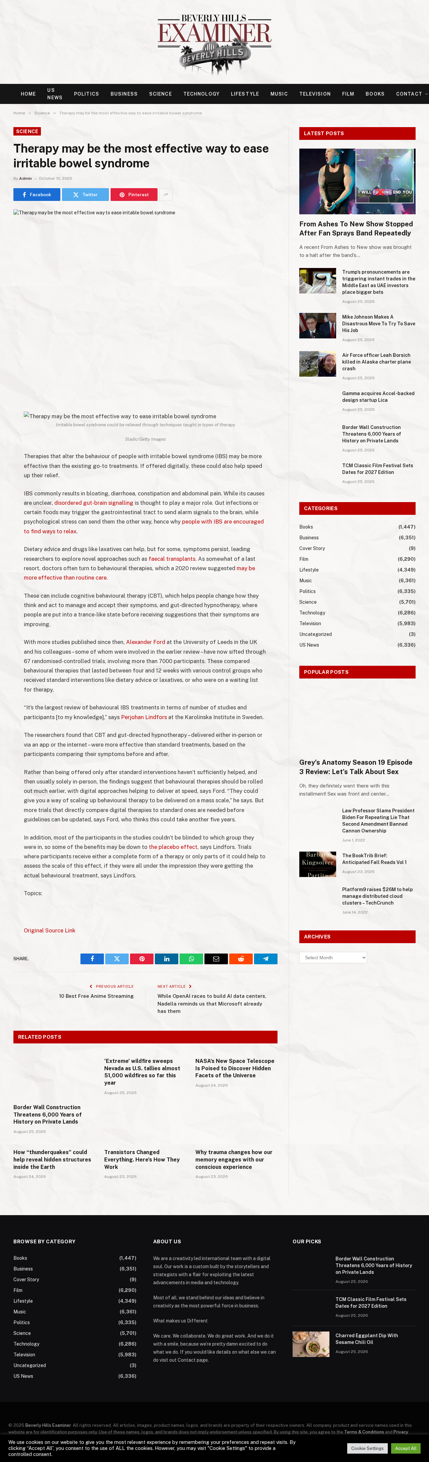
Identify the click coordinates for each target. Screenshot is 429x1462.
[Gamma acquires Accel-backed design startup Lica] (317, 402)
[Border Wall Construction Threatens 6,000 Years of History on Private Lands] (54, 1075)
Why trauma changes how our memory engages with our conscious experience (233, 1159)
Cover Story (312, 548)
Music (279, 94)
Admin (25, 178)
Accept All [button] (406, 1448)
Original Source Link (49, 930)
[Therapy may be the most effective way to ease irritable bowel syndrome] (145, 295)
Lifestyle (245, 94)
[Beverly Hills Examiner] (214, 42)
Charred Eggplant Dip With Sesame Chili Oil (366, 1339)
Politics (86, 94)
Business (124, 94)
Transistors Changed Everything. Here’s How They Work (142, 1159)
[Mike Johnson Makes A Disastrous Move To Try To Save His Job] (317, 325)
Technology (201, 94)
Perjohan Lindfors (144, 717)
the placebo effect (173, 847)
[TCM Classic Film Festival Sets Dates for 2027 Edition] (317, 474)
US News (54, 94)
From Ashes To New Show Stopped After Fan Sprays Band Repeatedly (356, 228)
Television (315, 94)
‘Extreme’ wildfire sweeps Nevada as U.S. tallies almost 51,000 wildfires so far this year (142, 1072)
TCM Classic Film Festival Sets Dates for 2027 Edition (377, 469)
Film (348, 94)
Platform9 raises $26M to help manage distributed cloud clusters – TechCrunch (377, 896)
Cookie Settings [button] (367, 1448)
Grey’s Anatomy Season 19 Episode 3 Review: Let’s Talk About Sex (356, 766)
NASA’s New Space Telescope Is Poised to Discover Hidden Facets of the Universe (234, 1068)
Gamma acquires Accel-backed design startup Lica (378, 397)
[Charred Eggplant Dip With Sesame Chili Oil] (311, 1344)
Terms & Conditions (364, 1431)
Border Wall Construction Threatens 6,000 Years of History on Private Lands (47, 1114)
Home (28, 94)
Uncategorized (315, 634)
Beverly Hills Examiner (48, 1425)
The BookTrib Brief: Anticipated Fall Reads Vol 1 (374, 859)
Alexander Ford (145, 642)
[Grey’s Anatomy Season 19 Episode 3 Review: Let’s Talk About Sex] (357, 720)
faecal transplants (171, 558)
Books (375, 94)
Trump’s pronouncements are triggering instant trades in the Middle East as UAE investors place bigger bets (378, 282)
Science (160, 94)
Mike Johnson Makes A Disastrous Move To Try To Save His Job (378, 323)
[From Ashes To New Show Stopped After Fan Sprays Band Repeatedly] (357, 181)
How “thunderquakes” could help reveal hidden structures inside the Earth (52, 1159)
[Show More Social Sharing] (166, 194)
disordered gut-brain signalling (93, 502)
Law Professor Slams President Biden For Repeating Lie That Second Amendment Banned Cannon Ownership (378, 820)
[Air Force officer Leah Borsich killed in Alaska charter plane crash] (317, 364)
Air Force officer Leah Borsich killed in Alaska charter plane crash (376, 362)
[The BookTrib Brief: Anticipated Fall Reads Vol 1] (317, 864)
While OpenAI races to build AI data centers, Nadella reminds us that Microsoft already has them (212, 1003)
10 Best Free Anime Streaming (96, 996)
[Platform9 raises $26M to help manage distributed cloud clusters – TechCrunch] (317, 898)
